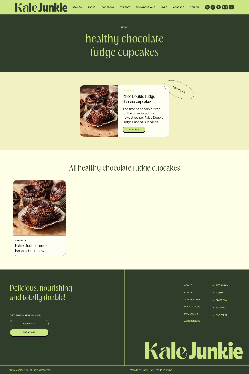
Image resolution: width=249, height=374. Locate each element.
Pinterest (221, 315)
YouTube (221, 308)
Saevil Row (148, 369)
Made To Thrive (164, 369)
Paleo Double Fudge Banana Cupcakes (31, 248)
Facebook (221, 300)
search (194, 7)
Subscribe (29, 332)
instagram (222, 285)
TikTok (219, 293)
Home (124, 27)
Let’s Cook (134, 129)
